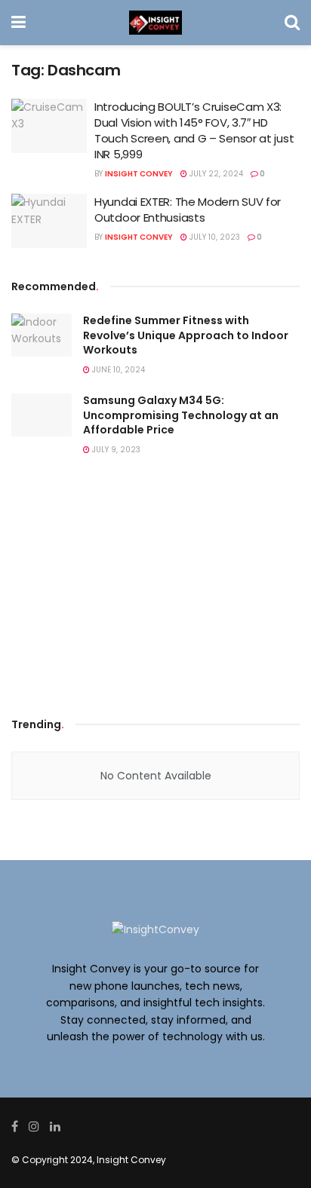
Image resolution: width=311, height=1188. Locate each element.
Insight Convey (139, 173)
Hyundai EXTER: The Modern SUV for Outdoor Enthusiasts (187, 209)
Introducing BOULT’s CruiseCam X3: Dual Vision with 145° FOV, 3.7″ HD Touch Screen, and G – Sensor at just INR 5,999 (194, 130)
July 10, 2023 (213, 237)
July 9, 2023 (115, 449)
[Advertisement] (155, 590)
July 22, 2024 (215, 173)
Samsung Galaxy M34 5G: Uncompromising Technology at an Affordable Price (181, 415)
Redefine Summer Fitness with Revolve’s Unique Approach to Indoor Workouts (185, 335)
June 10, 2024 (117, 369)
